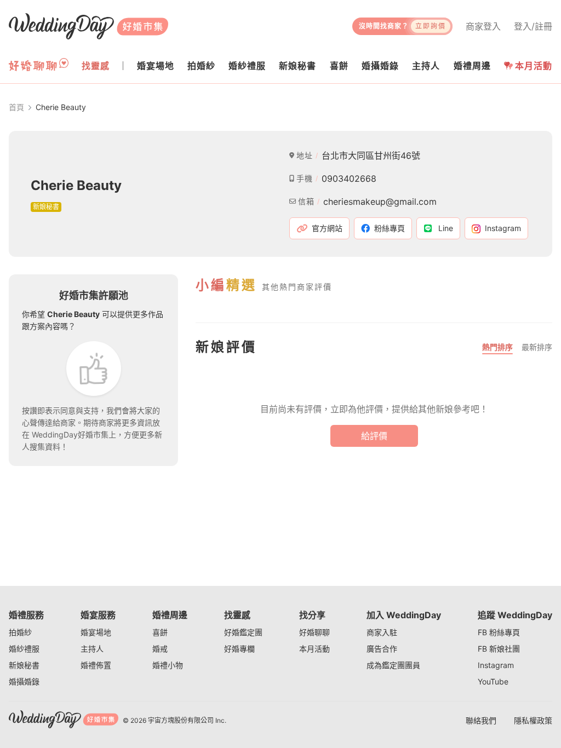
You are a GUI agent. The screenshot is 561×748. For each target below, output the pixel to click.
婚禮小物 (167, 665)
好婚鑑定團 (243, 632)
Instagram (496, 665)
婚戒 (160, 648)
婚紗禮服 (24, 648)
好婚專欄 (239, 648)
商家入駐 (382, 632)
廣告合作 (382, 648)
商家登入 (483, 26)
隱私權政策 (533, 720)
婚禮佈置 (96, 665)
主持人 (92, 648)
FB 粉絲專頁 (499, 632)
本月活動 (533, 65)
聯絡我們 (481, 720)
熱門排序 (497, 347)
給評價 (374, 435)
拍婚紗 (20, 632)
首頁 (16, 107)
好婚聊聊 (314, 632)
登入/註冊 (533, 26)
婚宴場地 (96, 632)
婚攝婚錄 (24, 681)
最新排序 (537, 347)
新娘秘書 (24, 665)
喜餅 (160, 632)
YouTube (493, 681)
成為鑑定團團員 (393, 665)
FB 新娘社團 (499, 648)
